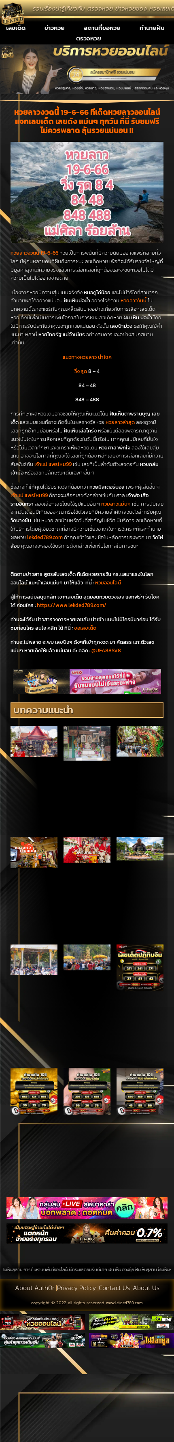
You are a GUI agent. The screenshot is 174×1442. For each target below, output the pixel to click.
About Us (146, 1287)
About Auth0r (34, 1287)
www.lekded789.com (124, 1303)
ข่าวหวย (55, 27)
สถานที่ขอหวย (102, 27)
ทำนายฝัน (152, 27)
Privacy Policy (76, 1287)
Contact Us (114, 1287)
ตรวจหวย (88, 38)
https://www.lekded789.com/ (71, 605)
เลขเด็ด (15, 27)
